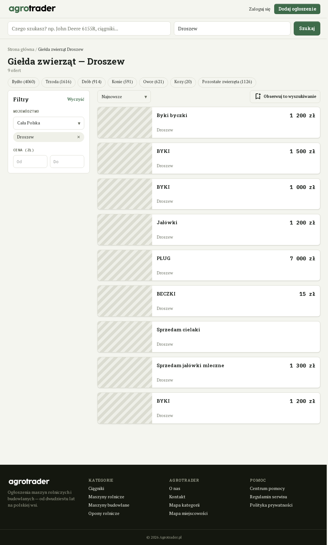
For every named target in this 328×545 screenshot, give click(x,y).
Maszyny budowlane (108, 505)
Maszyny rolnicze (106, 497)
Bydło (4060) (23, 81)
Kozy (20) (183, 81)
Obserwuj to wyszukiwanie (285, 96)
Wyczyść (75, 99)
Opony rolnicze (103, 513)
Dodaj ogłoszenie (297, 9)
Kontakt (177, 497)
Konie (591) (122, 81)
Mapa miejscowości (188, 513)
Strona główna (21, 49)
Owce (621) (153, 81)
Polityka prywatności (271, 505)
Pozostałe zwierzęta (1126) (227, 81)
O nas (174, 488)
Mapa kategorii (184, 505)
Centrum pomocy (267, 488)
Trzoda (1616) (58, 81)
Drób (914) (92, 81)
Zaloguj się (259, 9)
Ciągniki (96, 488)
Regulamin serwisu (268, 497)
